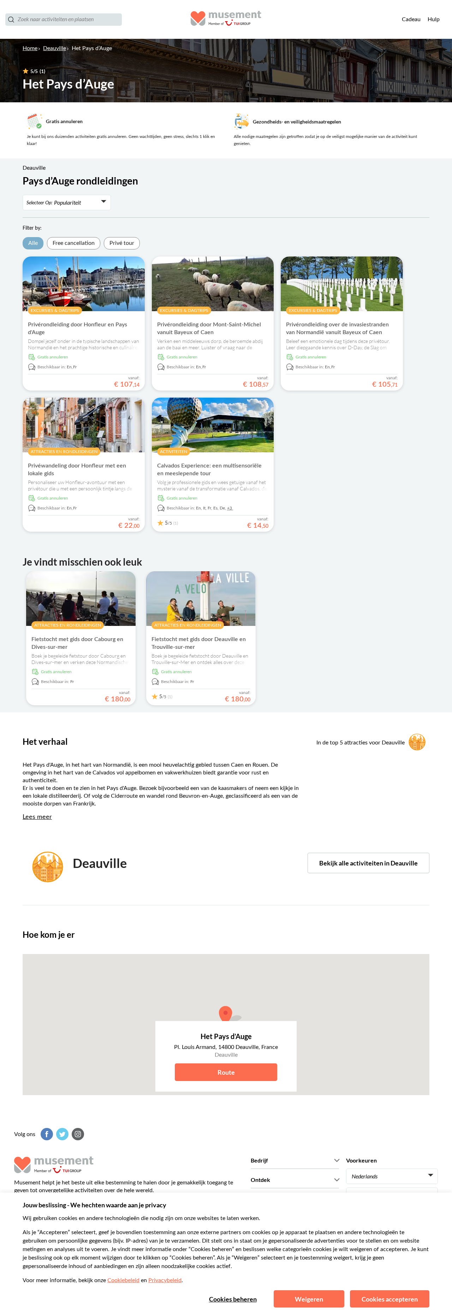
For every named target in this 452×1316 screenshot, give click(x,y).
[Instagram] (77, 1134)
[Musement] (226, 19)
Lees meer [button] (37, 817)
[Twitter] (61, 1134)
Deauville (54, 48)
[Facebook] (46, 1134)
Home (30, 48)
